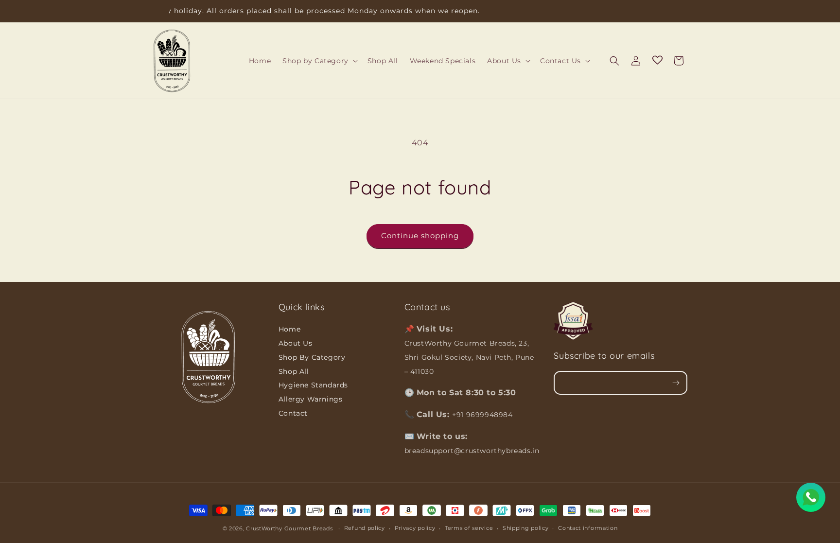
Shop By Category (312, 357)
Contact (293, 413)
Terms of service (469, 528)
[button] (319, 61)
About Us (296, 343)
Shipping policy (526, 528)
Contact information (587, 528)
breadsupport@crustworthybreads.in (472, 450)
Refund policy (364, 528)
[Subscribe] (675, 383)
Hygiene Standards (313, 385)
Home (289, 329)
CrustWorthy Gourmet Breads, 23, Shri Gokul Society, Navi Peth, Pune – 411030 (469, 357)
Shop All (294, 371)
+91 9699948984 (482, 414)
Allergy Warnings (311, 399)
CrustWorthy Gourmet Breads (289, 528)
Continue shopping (420, 235)
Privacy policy (415, 528)
